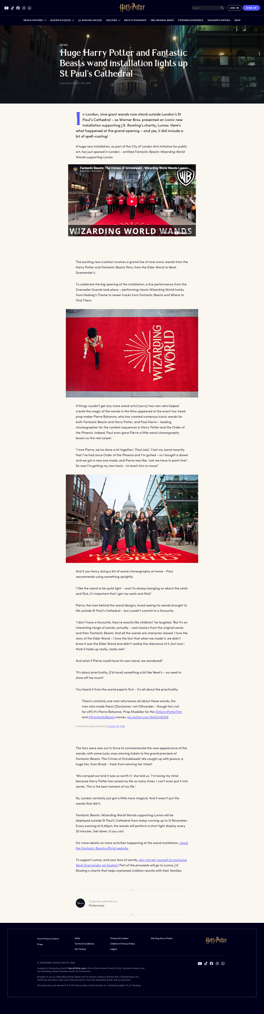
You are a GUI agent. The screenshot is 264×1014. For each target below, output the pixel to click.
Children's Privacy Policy (122, 943)
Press (40, 944)
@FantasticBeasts (101, 717)
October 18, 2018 (116, 726)
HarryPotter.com (76, 968)
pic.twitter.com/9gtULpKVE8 (147, 717)
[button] (35, 21)
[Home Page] (132, 8)
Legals (113, 949)
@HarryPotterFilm (168, 711)
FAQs (77, 938)
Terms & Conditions (84, 943)
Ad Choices (80, 949)
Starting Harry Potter (162, 938)
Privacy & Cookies (119, 938)
